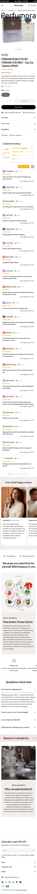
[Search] (29, 5)
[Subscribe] (33, 850)
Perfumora (18, 5)
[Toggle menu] (2, 5)
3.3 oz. (7, 95)
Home (3, 10)
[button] (7, 474)
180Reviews (6, 157)
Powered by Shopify (20, 890)
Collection (11, 10)
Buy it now (18, 107)
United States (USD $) (11, 877)
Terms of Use (24, 855)
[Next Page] (29, 474)
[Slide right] (20, 49)
